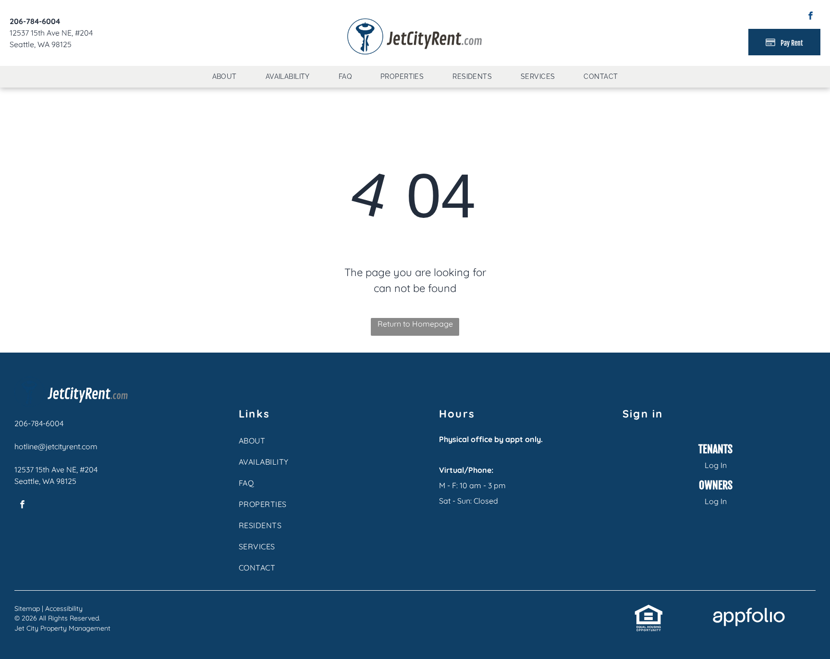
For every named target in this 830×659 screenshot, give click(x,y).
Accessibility (64, 608)
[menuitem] (224, 77)
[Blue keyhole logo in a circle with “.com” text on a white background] (71, 382)
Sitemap (27, 608)
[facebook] (811, 17)
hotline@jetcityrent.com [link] (56, 446)
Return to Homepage (415, 324)
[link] (648, 609)
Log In (716, 465)
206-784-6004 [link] (35, 21)
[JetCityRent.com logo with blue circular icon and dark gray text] (415, 20)
